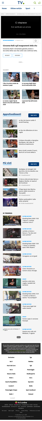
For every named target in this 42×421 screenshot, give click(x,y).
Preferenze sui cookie (35, 410)
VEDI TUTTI (34, 115)
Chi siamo (4, 410)
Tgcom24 (31, 382)
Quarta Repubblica (11, 382)
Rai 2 (11, 370)
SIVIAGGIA (23, 406)
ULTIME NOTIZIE (26, 216)
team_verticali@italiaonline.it (17, 350)
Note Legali (11, 410)
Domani (30, 394)
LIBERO (6, 404)
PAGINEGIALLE (17, 404)
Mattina (30, 361)
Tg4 (31, 357)
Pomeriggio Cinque (11, 390)
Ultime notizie (16, 8)
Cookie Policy (24, 410)
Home (4, 8)
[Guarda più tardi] (35, 40)
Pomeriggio (30, 370)
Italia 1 (11, 394)
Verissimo (11, 357)
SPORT (24, 279)
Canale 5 (11, 386)
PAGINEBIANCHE (6, 406)
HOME (2, 14)
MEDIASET (7, 55)
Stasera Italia (11, 374)
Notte (31, 386)
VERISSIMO (17, 55)
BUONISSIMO (37, 406)
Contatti (12, 398)
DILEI (19, 406)
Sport (28, 8)
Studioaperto (31, 374)
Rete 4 (11, 378)
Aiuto (21, 412)
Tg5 (31, 365)
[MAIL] (39, 2)
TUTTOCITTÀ (14, 406)
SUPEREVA (21, 408)
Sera (30, 378)
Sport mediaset (31, 390)
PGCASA (35, 404)
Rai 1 (11, 361)
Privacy (17, 410)
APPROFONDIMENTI (10, 14)
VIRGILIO (11, 404)
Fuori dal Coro (11, 365)
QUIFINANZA (30, 406)
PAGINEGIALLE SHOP (27, 404)
